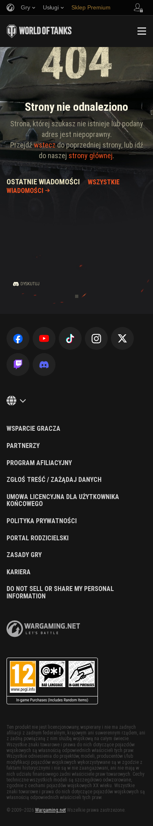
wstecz (44, 145)
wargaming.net (43, 629)
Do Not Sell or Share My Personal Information (60, 592)
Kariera (19, 572)
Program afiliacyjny (39, 463)
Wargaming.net (50, 810)
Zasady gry (24, 555)
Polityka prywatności (42, 521)
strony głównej (91, 155)
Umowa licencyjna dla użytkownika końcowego (63, 500)
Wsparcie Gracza (33, 428)
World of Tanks (39, 31)
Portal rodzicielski (38, 538)
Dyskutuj (30, 284)
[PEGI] (52, 681)
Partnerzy (23, 446)
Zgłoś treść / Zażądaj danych (54, 480)
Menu (141, 31)
